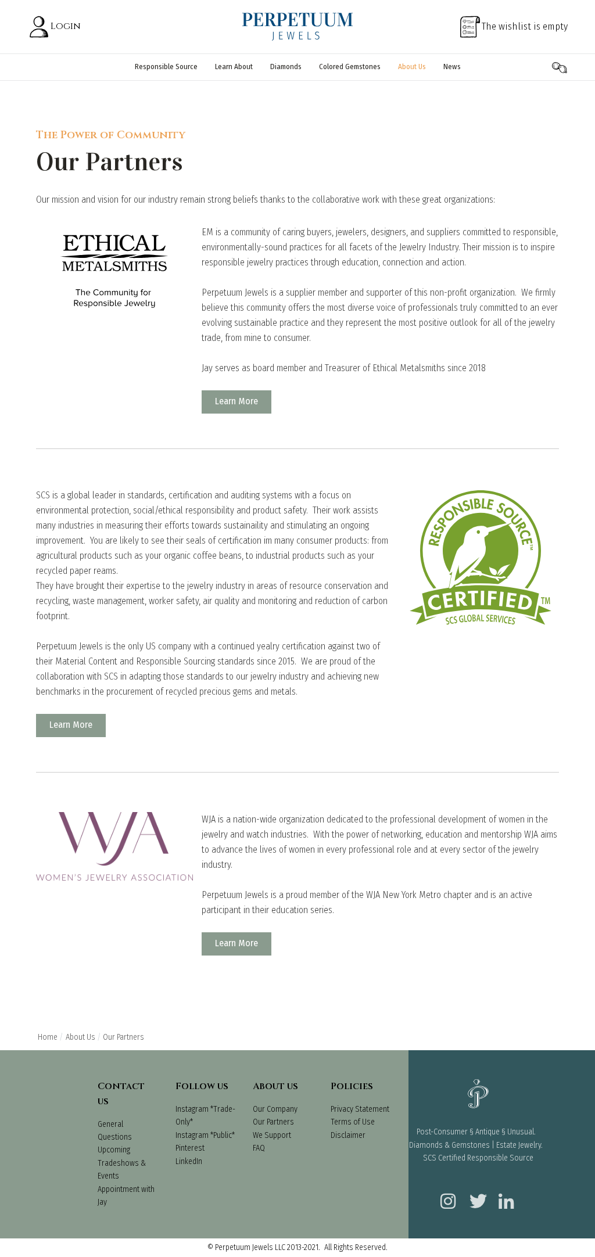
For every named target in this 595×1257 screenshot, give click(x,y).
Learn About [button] (234, 66)
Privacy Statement (360, 1109)
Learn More (236, 401)
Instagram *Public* (205, 1135)
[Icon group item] (446, 1193)
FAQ (259, 1148)
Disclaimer (348, 1135)
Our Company (275, 1109)
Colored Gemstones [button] (350, 66)
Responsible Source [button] (166, 66)
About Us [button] (412, 66)
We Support (272, 1135)
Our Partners (273, 1122)
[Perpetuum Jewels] (297, 26)
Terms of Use (353, 1122)
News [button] (452, 66)
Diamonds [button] (286, 66)
